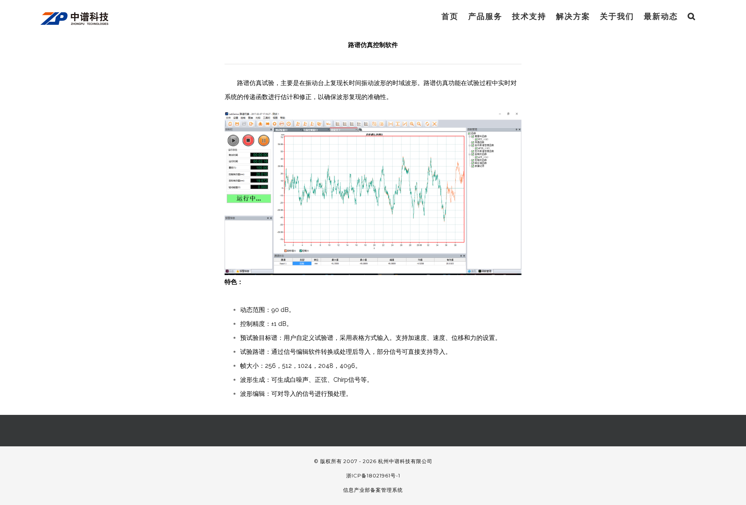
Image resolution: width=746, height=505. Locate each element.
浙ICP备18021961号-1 (373, 475)
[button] (692, 16)
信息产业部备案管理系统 (373, 490)
